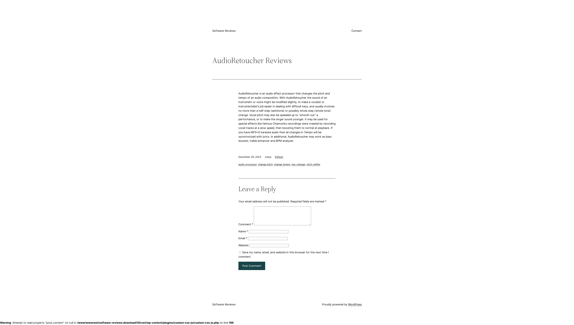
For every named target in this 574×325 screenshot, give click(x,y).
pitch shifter (313, 164)
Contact (356, 30)
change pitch (265, 164)
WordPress (355, 304)
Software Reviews (224, 30)
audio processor (247, 164)
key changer (298, 164)
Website (243, 245)
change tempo (282, 164)
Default (279, 156)
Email (242, 238)
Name (243, 231)
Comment (245, 224)
